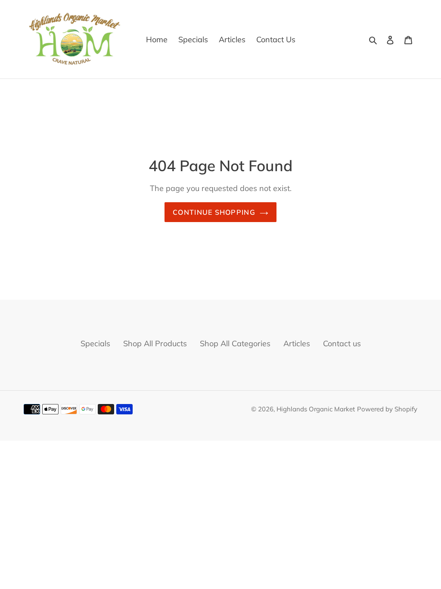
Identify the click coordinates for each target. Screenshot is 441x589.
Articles (296, 343)
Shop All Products (155, 343)
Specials (95, 343)
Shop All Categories (235, 343)
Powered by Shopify (387, 409)
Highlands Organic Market (315, 409)
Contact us (342, 343)
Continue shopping (214, 212)
